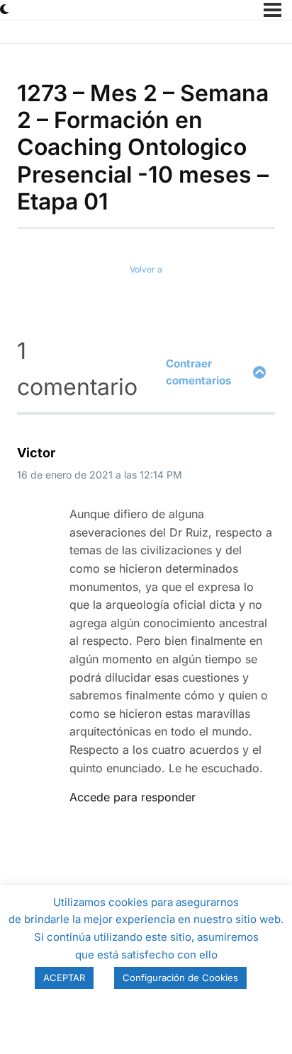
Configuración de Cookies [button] (180, 977)
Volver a (146, 269)
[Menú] (272, 10)
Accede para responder (132, 797)
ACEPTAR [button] (64, 977)
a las (99, 475)
